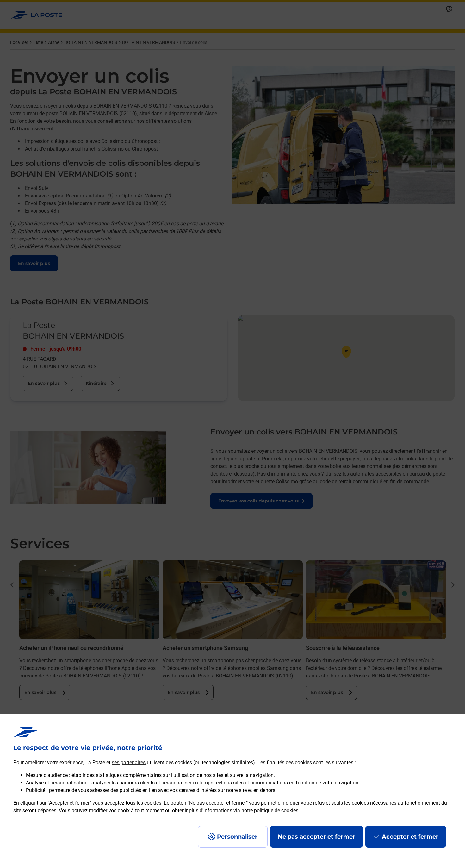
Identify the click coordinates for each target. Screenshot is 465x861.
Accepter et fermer (410, 836)
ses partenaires (129, 762)
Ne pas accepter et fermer (316, 836)
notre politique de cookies (269, 811)
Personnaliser (237, 836)
